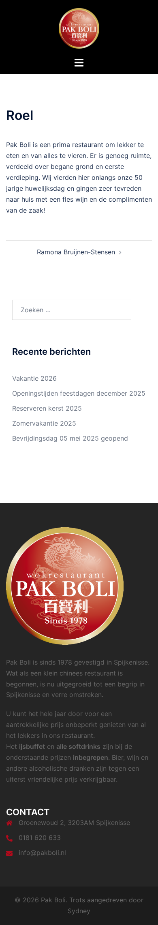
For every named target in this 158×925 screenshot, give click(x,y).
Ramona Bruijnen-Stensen (76, 252)
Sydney (79, 911)
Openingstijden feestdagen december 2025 (78, 393)
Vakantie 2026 (34, 378)
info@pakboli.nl (42, 852)
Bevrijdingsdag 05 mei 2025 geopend (70, 438)
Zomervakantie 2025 (44, 423)
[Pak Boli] (79, 27)
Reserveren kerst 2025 (47, 408)
